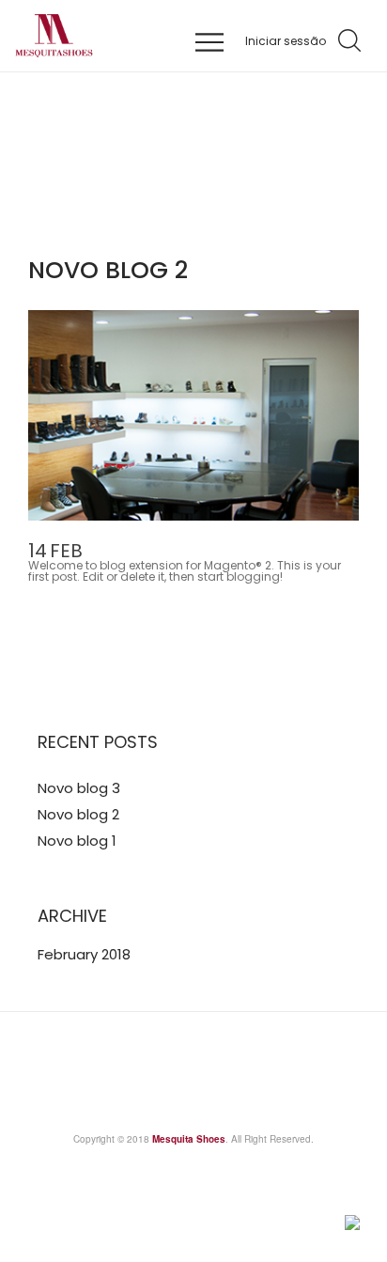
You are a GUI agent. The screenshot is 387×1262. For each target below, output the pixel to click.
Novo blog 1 (77, 840)
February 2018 (84, 954)
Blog (175, 202)
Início (122, 202)
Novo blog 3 (79, 788)
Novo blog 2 (78, 814)
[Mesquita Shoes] (127, 35)
